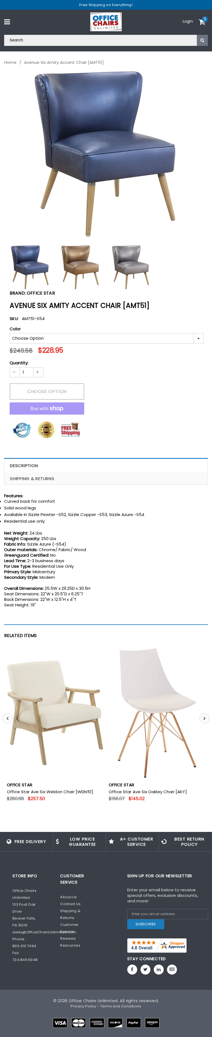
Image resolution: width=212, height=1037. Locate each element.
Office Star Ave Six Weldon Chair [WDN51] (50, 792)
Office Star (41, 293)
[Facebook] (132, 970)
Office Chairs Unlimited (93, 1001)
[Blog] (172, 970)
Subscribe (146, 924)
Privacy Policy (83, 1006)
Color (15, 329)
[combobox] (106, 40)
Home (10, 62)
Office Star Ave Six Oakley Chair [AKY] (148, 792)
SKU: (14, 318)
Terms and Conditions (120, 1006)
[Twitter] (145, 970)
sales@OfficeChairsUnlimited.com (44, 932)
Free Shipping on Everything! (106, 4)
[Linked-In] (159, 970)
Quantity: (19, 363)
